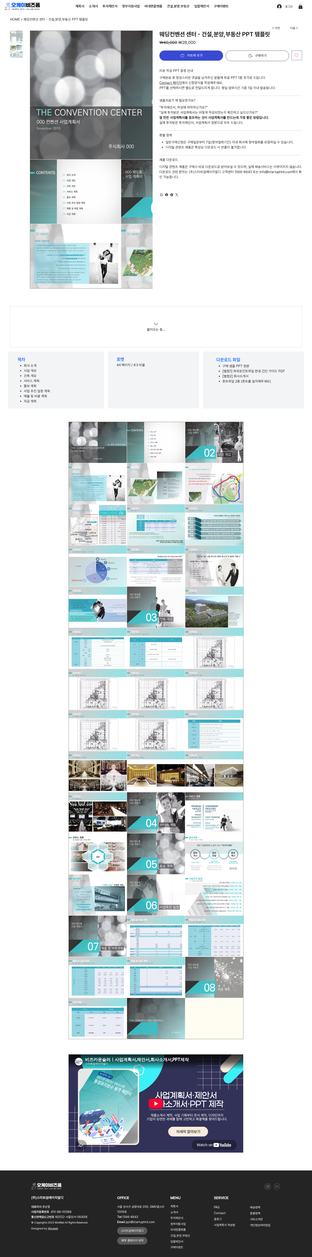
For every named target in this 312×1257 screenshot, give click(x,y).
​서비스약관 (256, 1132)
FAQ (216, 1120)
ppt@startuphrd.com (140, 1135)
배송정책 (255, 1120)
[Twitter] (177, 195)
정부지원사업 (178, 1137)
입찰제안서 (176, 1154)
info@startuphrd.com (276, 172)
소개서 (174, 1125)
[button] (300, 6)
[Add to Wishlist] (297, 55)
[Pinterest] (172, 195)
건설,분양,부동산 (180, 1148)
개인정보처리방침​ (260, 1138)
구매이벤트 (176, 1160)
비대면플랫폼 (178, 1142)
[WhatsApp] (161, 195)
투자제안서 (176, 1131)
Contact (220, 1126)
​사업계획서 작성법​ (224, 1138)
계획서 (174, 1119)
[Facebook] (166, 195)
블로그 (218, 1132)
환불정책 (255, 1126)
